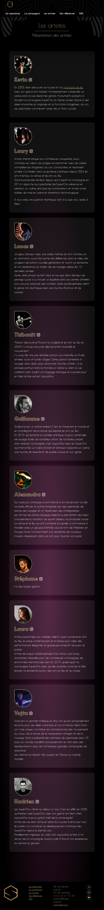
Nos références (67, 13)
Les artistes (49, 13)
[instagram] (30, 80)
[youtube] (89, 897)
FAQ (81, 13)
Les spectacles (13, 13)
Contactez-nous (60, 905)
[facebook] (89, 887)
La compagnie (32, 13)
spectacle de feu (73, 87)
